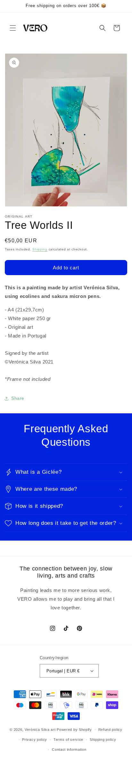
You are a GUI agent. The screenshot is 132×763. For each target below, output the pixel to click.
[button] (13, 28)
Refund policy (110, 730)
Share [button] (17, 398)
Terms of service (68, 739)
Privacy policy (34, 739)
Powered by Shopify (74, 730)
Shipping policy (103, 739)
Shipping (39, 249)
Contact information (69, 749)
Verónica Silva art (40, 730)
